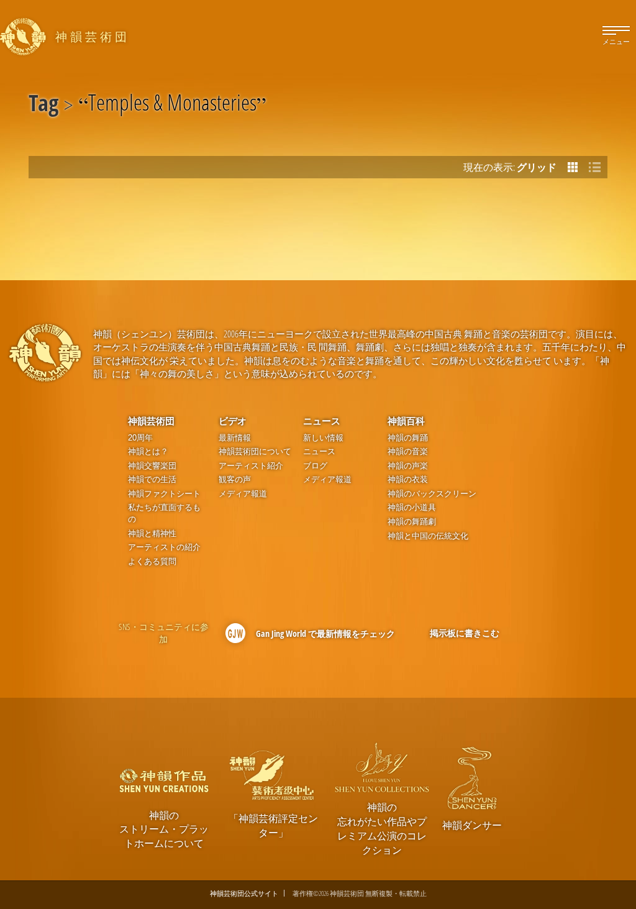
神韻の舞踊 (408, 437)
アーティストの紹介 (164, 547)
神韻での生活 (152, 479)
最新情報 (235, 437)
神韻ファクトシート (164, 493)
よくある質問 (152, 561)
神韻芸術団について (255, 451)
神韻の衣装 (408, 479)
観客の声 (235, 479)
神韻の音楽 (408, 451)
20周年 (140, 437)
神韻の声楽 (408, 465)
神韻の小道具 (412, 507)
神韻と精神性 (152, 533)
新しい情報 (323, 437)
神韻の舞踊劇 (412, 521)
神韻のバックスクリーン (432, 493)
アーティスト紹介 (251, 465)
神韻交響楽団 (152, 465)
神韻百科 (406, 420)
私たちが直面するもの (164, 513)
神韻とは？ (148, 451)
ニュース (321, 420)
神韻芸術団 (151, 420)
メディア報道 (243, 493)
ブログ (315, 465)
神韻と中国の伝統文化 (428, 536)
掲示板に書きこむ (464, 633)
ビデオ (233, 420)
